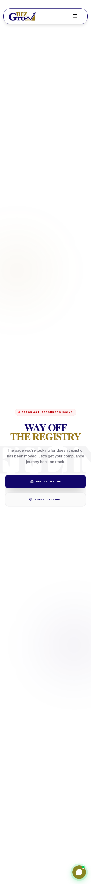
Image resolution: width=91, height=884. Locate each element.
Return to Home (48, 481)
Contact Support (48, 499)
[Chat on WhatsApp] (79, 872)
